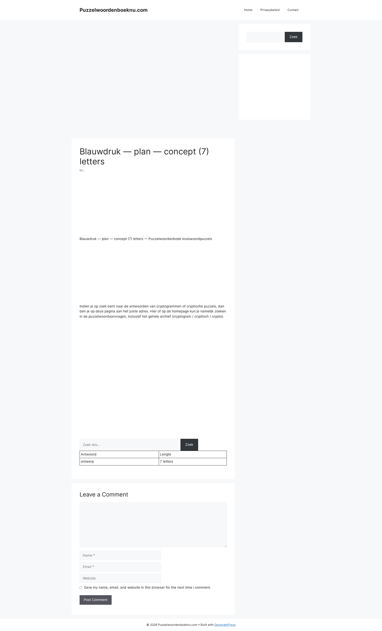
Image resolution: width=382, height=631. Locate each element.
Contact (292, 10)
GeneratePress (225, 625)
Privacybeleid (270, 10)
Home (248, 10)
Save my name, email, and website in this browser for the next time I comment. (147, 587)
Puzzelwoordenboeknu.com (114, 10)
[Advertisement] (153, 52)
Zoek (189, 445)
